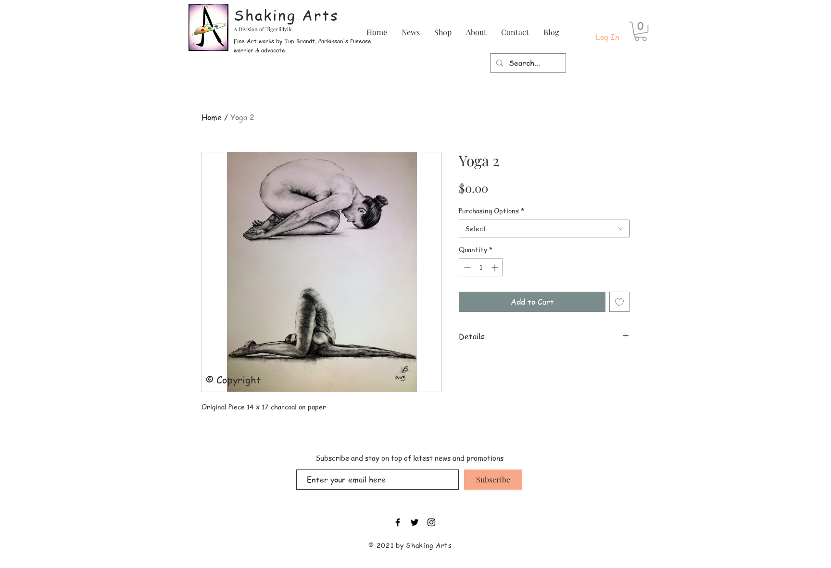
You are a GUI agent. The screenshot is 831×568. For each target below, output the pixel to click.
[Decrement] (466, 267)
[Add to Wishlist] (619, 302)
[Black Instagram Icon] (431, 522)
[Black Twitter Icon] (414, 522)
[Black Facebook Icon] (397, 522)
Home (211, 117)
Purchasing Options (491, 210)
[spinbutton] (481, 267)
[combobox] (544, 229)
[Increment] (496, 267)
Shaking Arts (286, 15)
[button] (640, 31)
